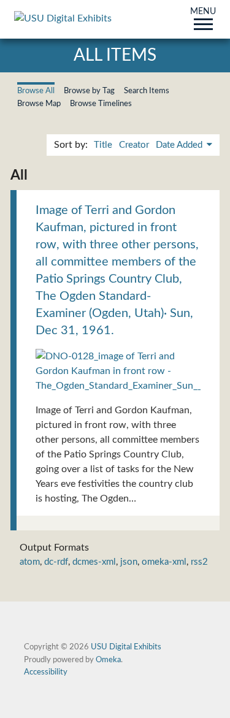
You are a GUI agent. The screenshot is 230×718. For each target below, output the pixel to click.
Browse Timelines (101, 103)
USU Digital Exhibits (126, 647)
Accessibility (45, 672)
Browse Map (39, 103)
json (128, 562)
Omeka (108, 659)
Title (103, 145)
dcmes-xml (94, 562)
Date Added (180, 145)
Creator (134, 145)
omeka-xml (164, 562)
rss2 (199, 562)
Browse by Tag (89, 90)
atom (30, 562)
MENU (203, 12)
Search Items (146, 90)
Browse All (36, 90)
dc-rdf (56, 562)
